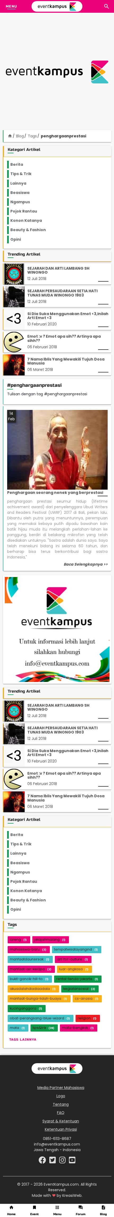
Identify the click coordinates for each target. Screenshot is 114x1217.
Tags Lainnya (23, 1039)
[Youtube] (72, 1161)
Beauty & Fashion (31, 229)
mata (17, 1027)
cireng (18, 939)
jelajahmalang (49, 939)
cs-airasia (86, 998)
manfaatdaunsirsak (29, 959)
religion (87, 1018)
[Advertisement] (57, 72)
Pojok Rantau (26, 211)
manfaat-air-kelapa (30, 969)
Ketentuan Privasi (61, 1129)
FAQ (60, 1112)
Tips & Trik (25, 173)
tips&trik (43, 1027)
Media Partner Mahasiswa (60, 1087)
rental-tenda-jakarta (77, 979)
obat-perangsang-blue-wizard (40, 1018)
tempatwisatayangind (76, 949)
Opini (18, 239)
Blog (20, 136)
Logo (60, 1096)
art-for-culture (72, 959)
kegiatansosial (79, 988)
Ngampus (23, 202)
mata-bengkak (78, 1027)
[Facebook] (43, 1161)
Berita (22, 164)
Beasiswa (23, 192)
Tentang (61, 1104)
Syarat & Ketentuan (60, 1121)
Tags (32, 136)
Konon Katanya (29, 220)
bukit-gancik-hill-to (29, 979)
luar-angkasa (73, 969)
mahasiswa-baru (28, 949)
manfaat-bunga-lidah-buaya (38, 998)
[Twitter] (53, 1161)
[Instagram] (63, 1161)
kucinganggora (26, 1008)
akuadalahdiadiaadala (32, 988)
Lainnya (22, 183)
